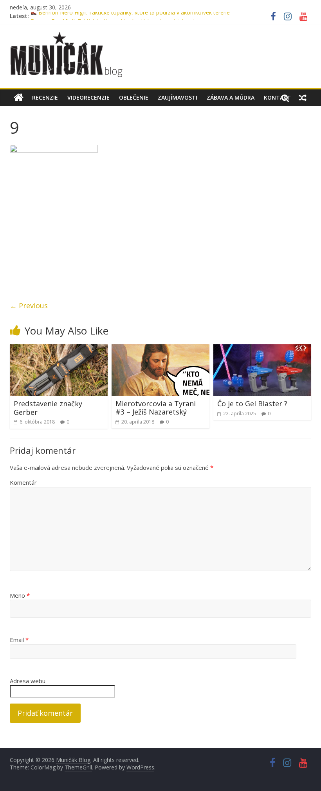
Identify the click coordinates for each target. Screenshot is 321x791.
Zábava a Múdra (230, 97)
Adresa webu (27, 681)
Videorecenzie (88, 97)
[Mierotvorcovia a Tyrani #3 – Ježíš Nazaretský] (161, 349)
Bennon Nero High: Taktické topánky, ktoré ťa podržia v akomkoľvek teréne (133, 16)
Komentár (23, 482)
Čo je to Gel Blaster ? (252, 403)
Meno (20, 595)
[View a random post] (302, 97)
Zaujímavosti (177, 97)
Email (19, 640)
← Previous (29, 305)
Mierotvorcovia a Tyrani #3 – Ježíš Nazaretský (155, 408)
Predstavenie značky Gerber (48, 408)
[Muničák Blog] (18, 97)
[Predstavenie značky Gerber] (59, 349)
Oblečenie (133, 97)
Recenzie (45, 97)
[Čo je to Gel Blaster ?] (262, 349)
